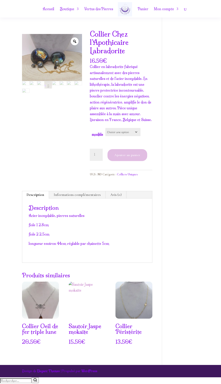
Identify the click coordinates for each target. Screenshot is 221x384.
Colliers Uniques (127, 174)
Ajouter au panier (127, 155)
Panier (143, 9)
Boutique (67, 9)
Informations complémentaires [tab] (77, 194)
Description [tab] (35, 194)
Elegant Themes (48, 371)
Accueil (48, 9)
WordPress (89, 371)
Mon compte (164, 9)
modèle (97, 134)
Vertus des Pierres (98, 9)
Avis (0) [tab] (116, 194)
